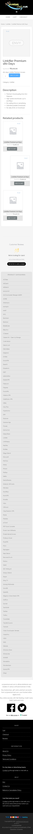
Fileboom (6, 383)
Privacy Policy (7, 755)
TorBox (5, 615)
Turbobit (5, 626)
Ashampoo (6, 302)
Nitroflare (5, 488)
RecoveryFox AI (7, 557)
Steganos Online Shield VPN (11, 596)
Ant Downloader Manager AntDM (12, 295)
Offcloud (5, 507)
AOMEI (5, 299)
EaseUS (5, 364)
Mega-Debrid (7, 453)
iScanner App (7, 422)
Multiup (5, 472)
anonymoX (6, 291)
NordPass (6, 491)
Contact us (6, 770)
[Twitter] (22, 708)
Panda (5, 515)
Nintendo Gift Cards (8, 484)
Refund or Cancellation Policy (12, 790)
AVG (4, 314)
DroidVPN (6, 360)
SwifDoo (5, 600)
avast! (4, 310)
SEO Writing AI (7, 569)
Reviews (5, 738)
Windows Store (7, 650)
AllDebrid (6, 287)
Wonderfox (6, 661)
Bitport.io (5, 329)
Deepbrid (6, 353)
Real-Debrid (6, 553)
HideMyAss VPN (7, 399)
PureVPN (5, 542)
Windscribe (6, 654)
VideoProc (6, 634)
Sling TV (5, 580)
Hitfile (4, 403)
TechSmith (6, 607)
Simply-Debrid (7, 573)
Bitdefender (6, 326)
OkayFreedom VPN (8, 511)
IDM (4, 414)
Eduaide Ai (6, 368)
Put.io (4, 546)
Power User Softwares (9, 530)
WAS (4, 642)
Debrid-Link (6, 345)
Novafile (5, 499)
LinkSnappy (6, 441)
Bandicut (5, 322)
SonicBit (5, 588)
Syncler (5, 603)
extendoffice (6, 376)
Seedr (5, 565)
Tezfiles (5, 611)
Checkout (6, 734)
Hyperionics (6, 410)
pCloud (5, 522)
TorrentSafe (6, 619)
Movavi (5, 468)
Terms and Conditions (9, 759)
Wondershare (7, 665)
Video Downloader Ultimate (11, 630)
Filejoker (5, 387)
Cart (4, 730)
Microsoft (6, 457)
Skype (5, 576)
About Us (5, 751)
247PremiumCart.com (22, 821)
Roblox (5, 561)
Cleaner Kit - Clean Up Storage (12, 337)
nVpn (4, 503)
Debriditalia (6, 349)
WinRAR (5, 657)
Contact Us (6, 786)
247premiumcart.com (16, 5)
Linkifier (8, 24)
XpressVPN (6, 669)
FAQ (4, 782)
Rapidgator (6, 549)
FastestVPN (6, 380)
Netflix (5, 476)
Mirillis (5, 464)
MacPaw (5, 445)
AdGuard (5, 283)
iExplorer (5, 418)
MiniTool (5, 461)
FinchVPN (6, 391)
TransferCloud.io (8, 623)
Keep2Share (6, 434)
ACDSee (5, 279)
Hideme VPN (6, 395)
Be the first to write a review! (17, 264)
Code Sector (6, 341)
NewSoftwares (7, 480)
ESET (4, 372)
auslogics (6, 306)
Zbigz (5, 673)
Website (5, 646)
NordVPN (6, 495)
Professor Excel (7, 538)
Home (2, 24)
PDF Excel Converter (9, 526)
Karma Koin (6, 430)
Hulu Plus (6, 407)
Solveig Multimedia (8, 584)
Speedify (5, 592)
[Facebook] (11, 708)
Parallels (5, 518)
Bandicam (6, 318)
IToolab (5, 426)
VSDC (5, 638)
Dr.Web (5, 356)
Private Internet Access (9, 534)
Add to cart (14, 75)
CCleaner (5, 333)
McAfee (5, 449)
